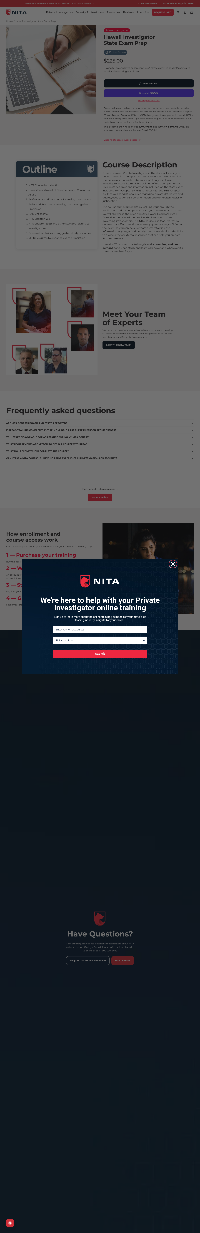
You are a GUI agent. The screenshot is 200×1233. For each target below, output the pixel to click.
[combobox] (99, 640)
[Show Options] (143, 640)
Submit (100, 653)
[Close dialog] (173, 564)
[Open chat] (10, 1223)
